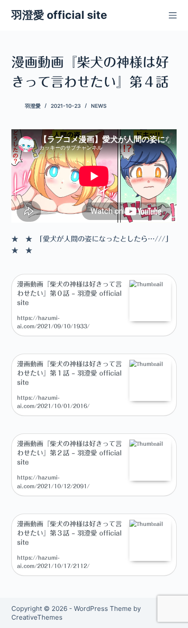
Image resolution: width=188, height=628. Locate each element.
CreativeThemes (37, 617)
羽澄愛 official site (59, 14)
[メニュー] (173, 15)
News (99, 106)
